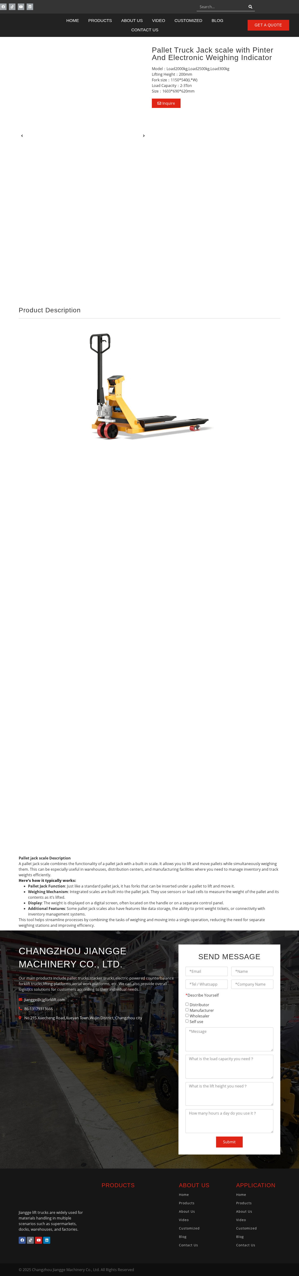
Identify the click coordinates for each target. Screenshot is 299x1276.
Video (158, 20)
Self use (196, 1021)
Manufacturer (202, 1010)
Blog (217, 20)
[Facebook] (3, 7)
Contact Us (144, 30)
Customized (188, 20)
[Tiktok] (12, 7)
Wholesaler (200, 1016)
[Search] (250, 6)
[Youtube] (21, 7)
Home (72, 20)
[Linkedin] (30, 7)
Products (100, 20)
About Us (132, 20)
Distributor (199, 1004)
